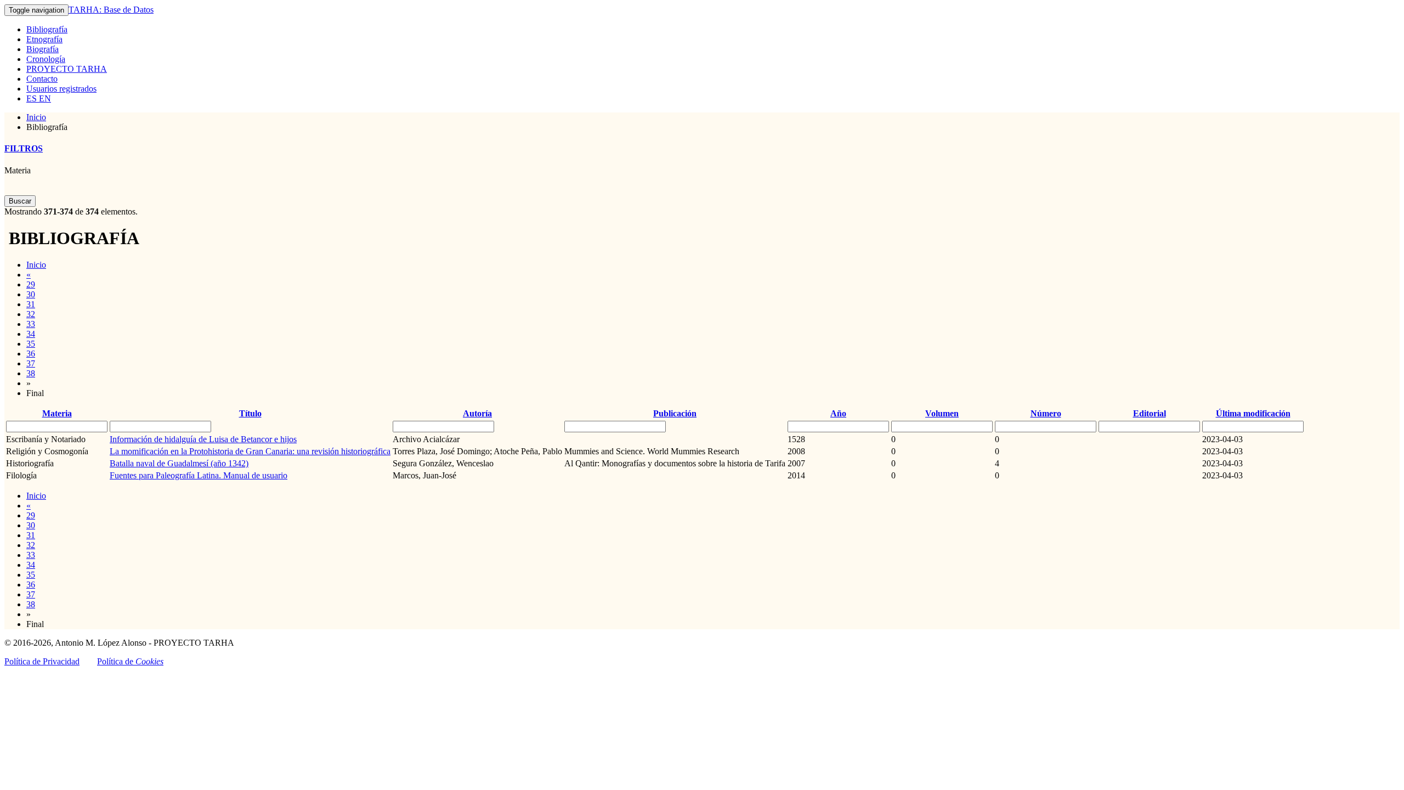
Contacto (42, 78)
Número (1046, 413)
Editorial (1149, 413)
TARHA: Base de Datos (111, 9)
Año (838, 413)
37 (30, 363)
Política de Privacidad (42, 661)
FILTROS (23, 148)
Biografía (42, 49)
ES (31, 98)
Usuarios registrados (61, 88)
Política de (130, 661)
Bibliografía (46, 29)
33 (30, 324)
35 (30, 343)
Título (250, 413)
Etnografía (44, 39)
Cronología (45, 59)
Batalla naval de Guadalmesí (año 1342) (179, 463)
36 (30, 353)
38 (30, 373)
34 (30, 333)
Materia (17, 170)
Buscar (20, 201)
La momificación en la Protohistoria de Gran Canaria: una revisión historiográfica (250, 451)
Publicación (675, 413)
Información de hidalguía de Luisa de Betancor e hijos (203, 439)
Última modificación (1253, 413)
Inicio (36, 117)
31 (30, 304)
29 (30, 284)
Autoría (477, 413)
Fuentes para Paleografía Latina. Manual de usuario (198, 475)
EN (44, 98)
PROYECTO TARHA (66, 69)
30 (30, 294)
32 (30, 314)
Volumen (942, 413)
